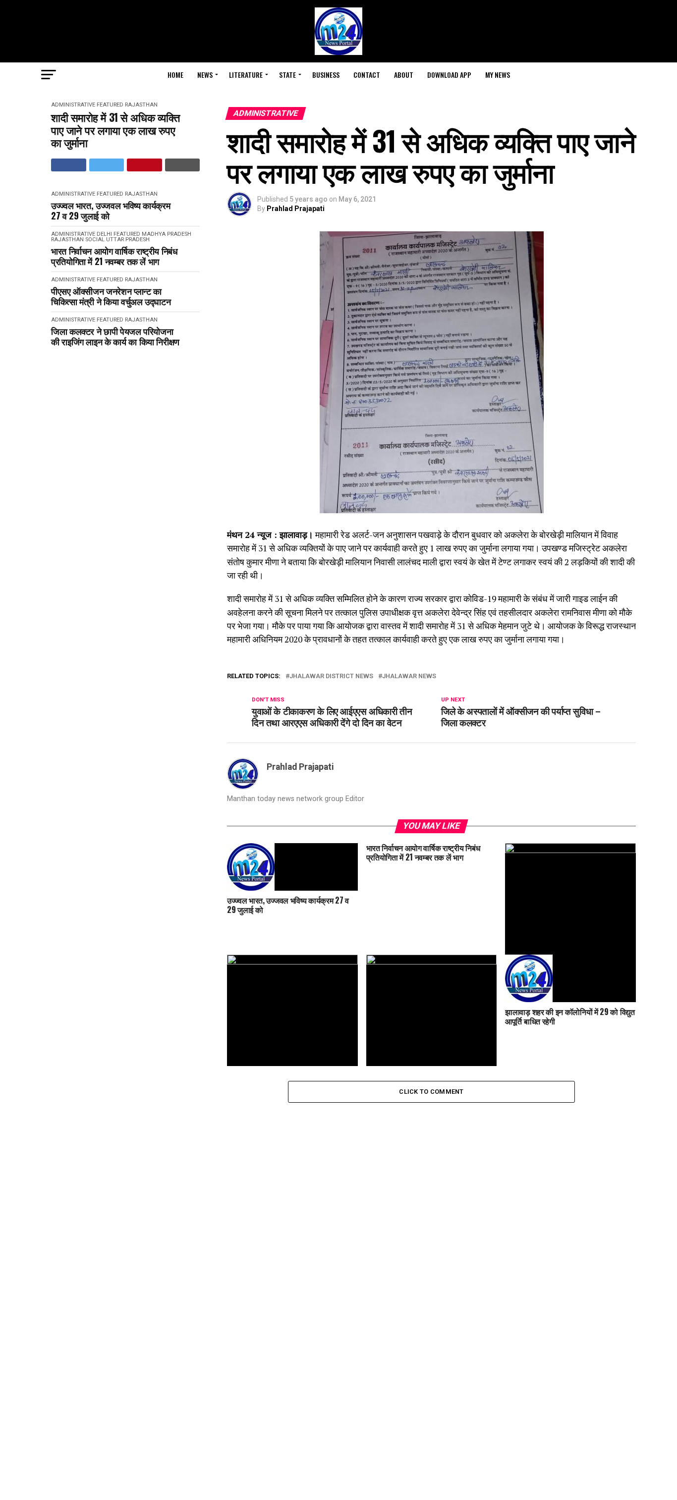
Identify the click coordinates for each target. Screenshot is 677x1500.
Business (325, 74)
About (403, 74)
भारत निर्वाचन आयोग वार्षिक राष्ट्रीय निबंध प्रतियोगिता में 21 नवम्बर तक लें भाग (114, 256)
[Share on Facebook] (68, 165)
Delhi (104, 234)
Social (95, 239)
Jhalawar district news (331, 676)
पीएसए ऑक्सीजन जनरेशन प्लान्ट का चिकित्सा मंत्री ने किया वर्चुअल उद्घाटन (110, 296)
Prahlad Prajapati (296, 209)
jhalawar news (409, 676)
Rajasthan (141, 105)
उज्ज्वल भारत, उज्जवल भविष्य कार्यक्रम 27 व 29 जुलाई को (110, 210)
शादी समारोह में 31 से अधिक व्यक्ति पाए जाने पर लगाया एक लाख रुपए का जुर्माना (115, 130)
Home (175, 74)
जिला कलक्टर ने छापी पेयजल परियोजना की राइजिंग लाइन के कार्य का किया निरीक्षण (115, 336)
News (205, 74)
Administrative (73, 105)
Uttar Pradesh (128, 239)
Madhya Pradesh (166, 234)
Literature (246, 74)
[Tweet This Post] (106, 165)
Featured (110, 105)
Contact (366, 74)
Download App (449, 74)
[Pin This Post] (144, 165)
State (287, 74)
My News (497, 74)
